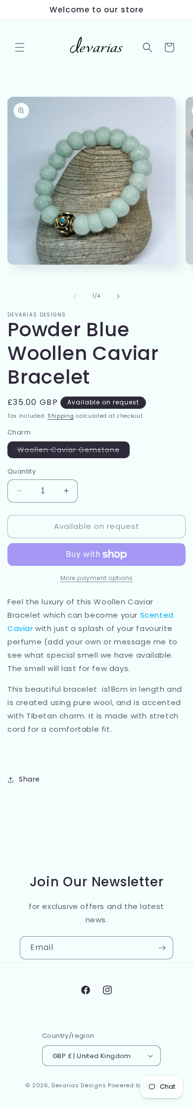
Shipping (61, 416)
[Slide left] (75, 296)
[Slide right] (118, 296)
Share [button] (29, 779)
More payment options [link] (96, 578)
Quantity (21, 471)
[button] (20, 47)
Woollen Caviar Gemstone (73, 451)
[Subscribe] (162, 947)
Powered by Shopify (138, 1085)
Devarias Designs (78, 1085)
